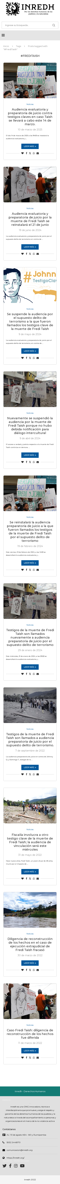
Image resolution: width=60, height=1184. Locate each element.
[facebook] (11, 1166)
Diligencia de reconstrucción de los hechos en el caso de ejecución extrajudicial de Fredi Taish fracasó (30, 944)
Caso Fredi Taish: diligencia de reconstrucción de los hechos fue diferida (30, 1033)
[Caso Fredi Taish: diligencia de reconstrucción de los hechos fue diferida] (30, 1001)
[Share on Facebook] (26, 153)
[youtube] (22, 1166)
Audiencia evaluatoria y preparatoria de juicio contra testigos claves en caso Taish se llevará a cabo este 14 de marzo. (30, 117)
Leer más (29, 146)
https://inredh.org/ (15, 1158)
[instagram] (17, 1166)
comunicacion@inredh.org (19, 1150)
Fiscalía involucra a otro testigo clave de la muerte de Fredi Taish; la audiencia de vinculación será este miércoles (30, 842)
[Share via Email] (37, 153)
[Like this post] (22, 153)
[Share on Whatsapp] (34, 153)
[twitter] (5, 1166)
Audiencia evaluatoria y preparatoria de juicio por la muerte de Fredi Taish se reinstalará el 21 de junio (30, 219)
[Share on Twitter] (30, 153)
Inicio (6, 46)
